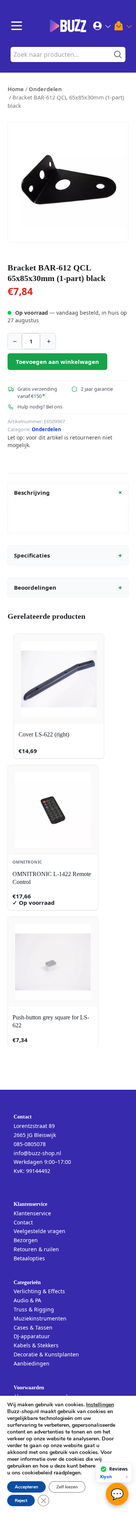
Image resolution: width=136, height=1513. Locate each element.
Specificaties (68, 555)
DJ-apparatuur (32, 1336)
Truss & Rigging (34, 1309)
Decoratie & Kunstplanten (46, 1354)
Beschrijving (69, 492)
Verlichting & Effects (39, 1291)
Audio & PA (27, 1300)
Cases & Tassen (33, 1327)
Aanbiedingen (31, 1363)
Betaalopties (29, 1258)
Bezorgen (26, 1240)
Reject (21, 1500)
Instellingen (100, 1404)
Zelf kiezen (67, 1487)
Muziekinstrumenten (40, 1318)
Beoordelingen (68, 587)
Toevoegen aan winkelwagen (57, 361)
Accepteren (26, 1487)
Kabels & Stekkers (36, 1345)
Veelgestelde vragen (39, 1231)
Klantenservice (32, 1213)
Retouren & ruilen (36, 1249)
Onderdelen (45, 89)
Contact (23, 1222)
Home (16, 89)
